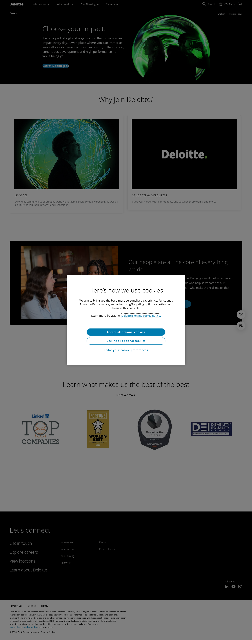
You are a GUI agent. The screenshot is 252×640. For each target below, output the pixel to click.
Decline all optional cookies (126, 341)
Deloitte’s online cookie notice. (141, 315)
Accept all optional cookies (126, 332)
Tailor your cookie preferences (126, 350)
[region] (126, 320)
